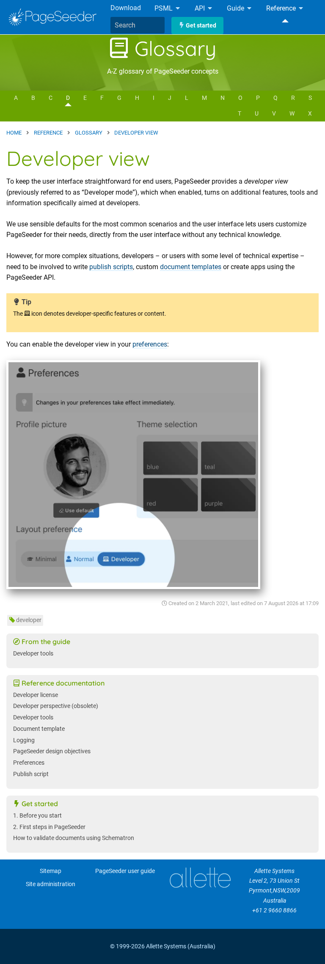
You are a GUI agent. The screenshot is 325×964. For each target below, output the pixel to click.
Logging (24, 740)
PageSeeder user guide (125, 871)
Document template (39, 729)
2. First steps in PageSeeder (49, 827)
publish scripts (111, 267)
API (201, 9)
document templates (190, 267)
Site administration (50, 884)
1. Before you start (37, 815)
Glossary (172, 48)
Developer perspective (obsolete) (55, 706)
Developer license (35, 695)
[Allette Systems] (199, 877)
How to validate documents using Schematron (73, 838)
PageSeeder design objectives (52, 751)
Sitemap (50, 871)
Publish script (31, 774)
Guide (236, 9)
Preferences (28, 762)
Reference (281, 9)
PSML (164, 9)
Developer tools (33, 653)
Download (125, 8)
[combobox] (137, 25)
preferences (149, 344)
